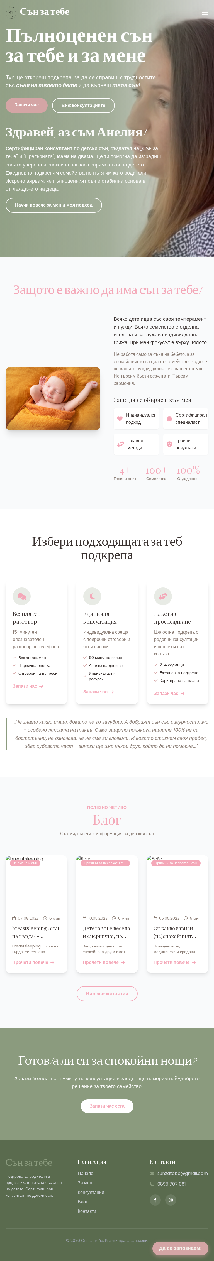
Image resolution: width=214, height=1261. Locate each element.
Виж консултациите (83, 105)
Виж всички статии (107, 993)
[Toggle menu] (205, 12)
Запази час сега (107, 1106)
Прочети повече (30, 962)
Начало (85, 1173)
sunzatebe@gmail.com (182, 1173)
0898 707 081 (171, 1184)
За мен (85, 1183)
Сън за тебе (29, 1163)
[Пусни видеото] (150, 160)
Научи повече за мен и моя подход (54, 205)
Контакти (87, 1211)
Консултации (91, 1192)
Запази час (26, 105)
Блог (82, 1202)
